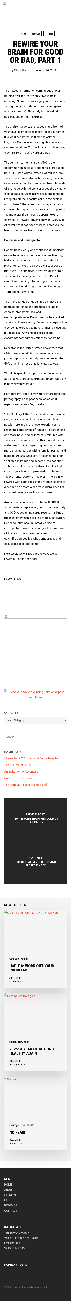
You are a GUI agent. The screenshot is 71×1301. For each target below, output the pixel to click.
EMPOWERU (12, 1243)
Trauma (49, 33)
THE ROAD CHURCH (17, 1232)
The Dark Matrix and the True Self (25, 784)
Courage (14, 958)
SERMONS (10, 1195)
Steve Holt (20, 70)
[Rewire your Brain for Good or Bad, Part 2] (35, 819)
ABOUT (9, 1189)
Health (23, 33)
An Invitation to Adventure (21, 771)
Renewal (36, 33)
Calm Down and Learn (18, 778)
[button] (66, 9)
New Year (23, 1041)
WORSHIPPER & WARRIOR (21, 1238)
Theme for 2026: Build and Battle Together (31, 758)
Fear (23, 1125)
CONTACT (10, 1210)
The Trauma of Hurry (17, 765)
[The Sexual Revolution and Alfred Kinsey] (35, 862)
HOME (8, 1184)
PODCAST (10, 1205)
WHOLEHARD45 (14, 1248)
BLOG (8, 1200)
